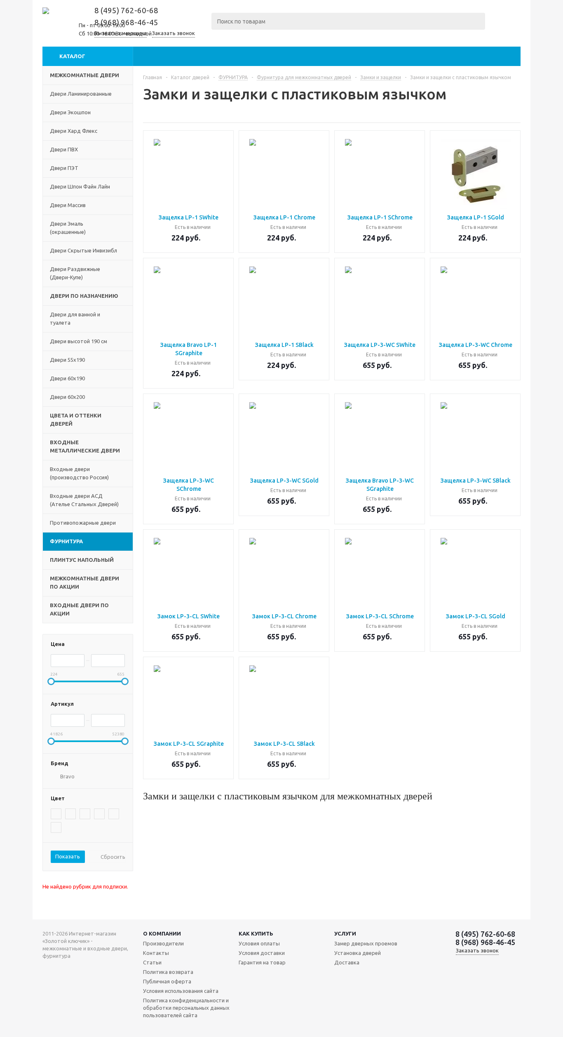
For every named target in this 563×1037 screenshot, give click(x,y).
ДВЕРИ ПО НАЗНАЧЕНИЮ (84, 296)
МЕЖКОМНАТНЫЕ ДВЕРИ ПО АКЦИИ (84, 582)
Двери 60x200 (67, 397)
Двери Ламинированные (81, 94)
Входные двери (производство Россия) (79, 473)
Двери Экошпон (70, 112)
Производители (163, 943)
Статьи (152, 962)
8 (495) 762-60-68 (126, 10)
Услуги (345, 933)
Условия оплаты (259, 943)
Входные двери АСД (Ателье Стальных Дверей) (84, 500)
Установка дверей (357, 953)
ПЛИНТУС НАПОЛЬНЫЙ (82, 560)
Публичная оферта (167, 981)
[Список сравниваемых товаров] (505, 28)
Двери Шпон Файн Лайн (80, 186)
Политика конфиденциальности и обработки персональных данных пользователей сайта (186, 1007)
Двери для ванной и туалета (75, 318)
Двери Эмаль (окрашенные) (68, 228)
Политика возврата (168, 972)
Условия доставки (262, 953)
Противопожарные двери (83, 523)
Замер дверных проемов (365, 943)
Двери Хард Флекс (73, 131)
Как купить (256, 933)
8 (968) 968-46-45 (126, 22)
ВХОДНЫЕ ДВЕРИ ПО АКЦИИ (79, 609)
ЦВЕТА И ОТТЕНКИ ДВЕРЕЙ (75, 419)
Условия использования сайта (180, 991)
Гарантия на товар (262, 962)
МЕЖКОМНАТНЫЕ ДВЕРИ (84, 75)
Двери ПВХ (64, 149)
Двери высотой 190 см (78, 341)
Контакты (156, 953)
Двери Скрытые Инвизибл (83, 250)
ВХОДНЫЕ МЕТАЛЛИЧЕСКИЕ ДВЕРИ (85, 446)
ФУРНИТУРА (66, 541)
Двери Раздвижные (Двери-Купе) (75, 273)
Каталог (72, 56)
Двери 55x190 (67, 360)
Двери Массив (68, 205)
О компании (162, 933)
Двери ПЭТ (64, 168)
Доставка (346, 962)
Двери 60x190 (67, 378)
